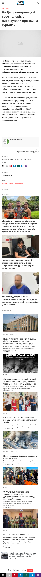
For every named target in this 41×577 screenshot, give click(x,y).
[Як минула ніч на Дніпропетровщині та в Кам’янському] (20, 440)
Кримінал (5, 8)
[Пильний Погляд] (20, 3)
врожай (4, 183)
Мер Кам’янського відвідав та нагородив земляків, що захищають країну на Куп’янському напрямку (19, 537)
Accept (30, 570)
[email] (9, 575)
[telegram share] (22, 166)
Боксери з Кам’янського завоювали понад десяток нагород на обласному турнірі (20, 419)
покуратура (19, 183)
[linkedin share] (14, 166)
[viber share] (26, 166)
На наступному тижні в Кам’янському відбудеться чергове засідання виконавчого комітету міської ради (19, 341)
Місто (5, 413)
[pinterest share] (11, 166)
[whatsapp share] (18, 166)
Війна (5, 374)
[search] (38, 3)
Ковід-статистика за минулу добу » (27, 152)
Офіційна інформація (10, 334)
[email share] (7, 166)
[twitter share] (3, 166)
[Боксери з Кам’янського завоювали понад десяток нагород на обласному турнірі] (20, 401)
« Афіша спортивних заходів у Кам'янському (17, 159)
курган (11, 183)
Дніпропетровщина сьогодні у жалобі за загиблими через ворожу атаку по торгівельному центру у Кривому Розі (19, 381)
